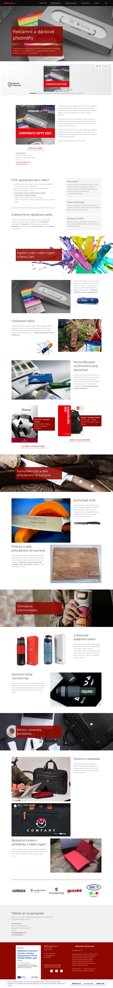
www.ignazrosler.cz (77, 950)
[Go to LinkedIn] (61, 971)
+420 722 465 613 (50, 953)
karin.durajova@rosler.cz (23, 162)
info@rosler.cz (51, 955)
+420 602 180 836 (21, 164)
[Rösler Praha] (10, 3)
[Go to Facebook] (51, 971)
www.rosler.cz (78, 969)
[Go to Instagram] (56, 971)
